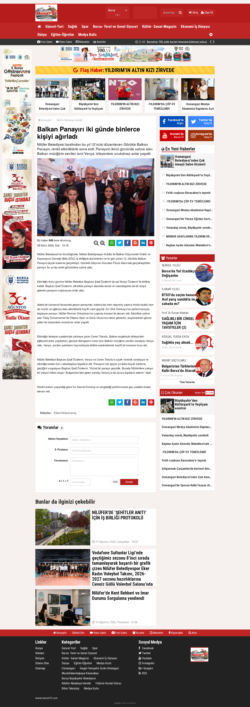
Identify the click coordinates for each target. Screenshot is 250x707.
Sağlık (72, 26)
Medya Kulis (87, 34)
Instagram (147, 663)
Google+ (147, 668)
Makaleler (84, 42)
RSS (144, 673)
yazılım (117, 703)
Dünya (42, 34)
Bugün (198, 392)
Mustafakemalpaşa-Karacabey (80, 673)
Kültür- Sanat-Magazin (159, 26)
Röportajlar (177, 632)
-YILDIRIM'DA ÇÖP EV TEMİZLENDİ (186, 201)
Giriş (195, 12)
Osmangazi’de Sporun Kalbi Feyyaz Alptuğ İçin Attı (188, 485)
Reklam (39, 653)
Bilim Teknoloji (70, 688)
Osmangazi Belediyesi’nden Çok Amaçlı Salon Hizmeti (188, 477)
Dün (203, 392)
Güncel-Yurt (54, 26)
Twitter (146, 653)
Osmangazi (68, 668)
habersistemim (129, 703)
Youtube (146, 658)
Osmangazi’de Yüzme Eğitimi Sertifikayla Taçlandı (188, 219)
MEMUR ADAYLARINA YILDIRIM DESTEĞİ (188, 236)
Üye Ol (208, 12)
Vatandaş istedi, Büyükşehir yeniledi (187, 227)
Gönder (129, 482)
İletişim (39, 658)
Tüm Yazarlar (187, 382)
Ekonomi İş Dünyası (195, 26)
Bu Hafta (209, 392)
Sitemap (40, 668)
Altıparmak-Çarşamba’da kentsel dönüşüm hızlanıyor (188, 468)
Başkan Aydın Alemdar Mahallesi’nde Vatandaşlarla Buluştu (188, 245)
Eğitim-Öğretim (62, 34)
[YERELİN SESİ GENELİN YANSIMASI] (46, 21)
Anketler (101, 42)
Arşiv (194, 632)
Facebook (147, 648)
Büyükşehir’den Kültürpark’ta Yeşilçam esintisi (188, 175)
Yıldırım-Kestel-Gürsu (108, 683)
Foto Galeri (46, 42)
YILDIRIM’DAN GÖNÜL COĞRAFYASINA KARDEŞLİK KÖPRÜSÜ (180, 42)
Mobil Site (78, 632)
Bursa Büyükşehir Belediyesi (79, 678)
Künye (39, 648)
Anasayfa (46, 120)
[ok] (180, 12)
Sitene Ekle (42, 663)
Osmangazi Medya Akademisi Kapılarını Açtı (188, 210)
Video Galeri (65, 42)
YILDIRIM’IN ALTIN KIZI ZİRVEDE (139, 70)
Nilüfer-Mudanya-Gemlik (69, 120)
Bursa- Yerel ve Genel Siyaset (115, 26)
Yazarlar (139, 632)
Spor (85, 26)
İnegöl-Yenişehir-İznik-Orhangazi (99, 668)
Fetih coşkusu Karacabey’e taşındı (186, 193)
